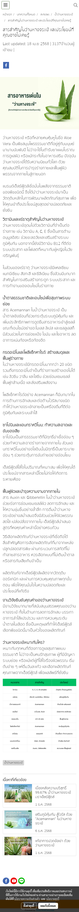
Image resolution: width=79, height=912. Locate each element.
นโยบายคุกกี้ (52, 898)
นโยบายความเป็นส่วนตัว (27, 898)
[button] (74, 5)
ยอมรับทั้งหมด (48, 905)
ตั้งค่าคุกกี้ (29, 905)
